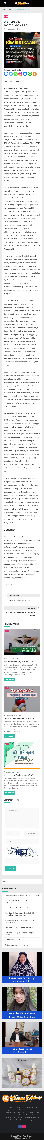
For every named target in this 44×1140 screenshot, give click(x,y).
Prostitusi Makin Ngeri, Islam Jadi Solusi (18, 662)
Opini (6, 16)
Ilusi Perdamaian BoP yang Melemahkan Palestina (20, 902)
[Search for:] (22, 881)
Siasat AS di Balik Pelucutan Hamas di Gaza (21, 908)
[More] (35, 74)
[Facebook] (6, 74)
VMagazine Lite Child (22, 1138)
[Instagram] (20, 74)
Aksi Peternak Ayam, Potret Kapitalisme (19, 927)
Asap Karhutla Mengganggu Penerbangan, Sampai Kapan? (20, 921)
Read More (9, 679)
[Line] (30, 74)
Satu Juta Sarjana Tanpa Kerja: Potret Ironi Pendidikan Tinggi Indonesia (21, 914)
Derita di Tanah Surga (13, 940)
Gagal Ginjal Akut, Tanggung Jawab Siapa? (19, 718)
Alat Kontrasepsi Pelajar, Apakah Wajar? (18, 775)
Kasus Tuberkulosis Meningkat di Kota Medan (22, 895)
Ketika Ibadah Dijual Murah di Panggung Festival (20, 934)
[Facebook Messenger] (25, 74)
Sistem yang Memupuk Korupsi (16, 945)
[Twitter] (11, 74)
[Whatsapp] (15, 74)
